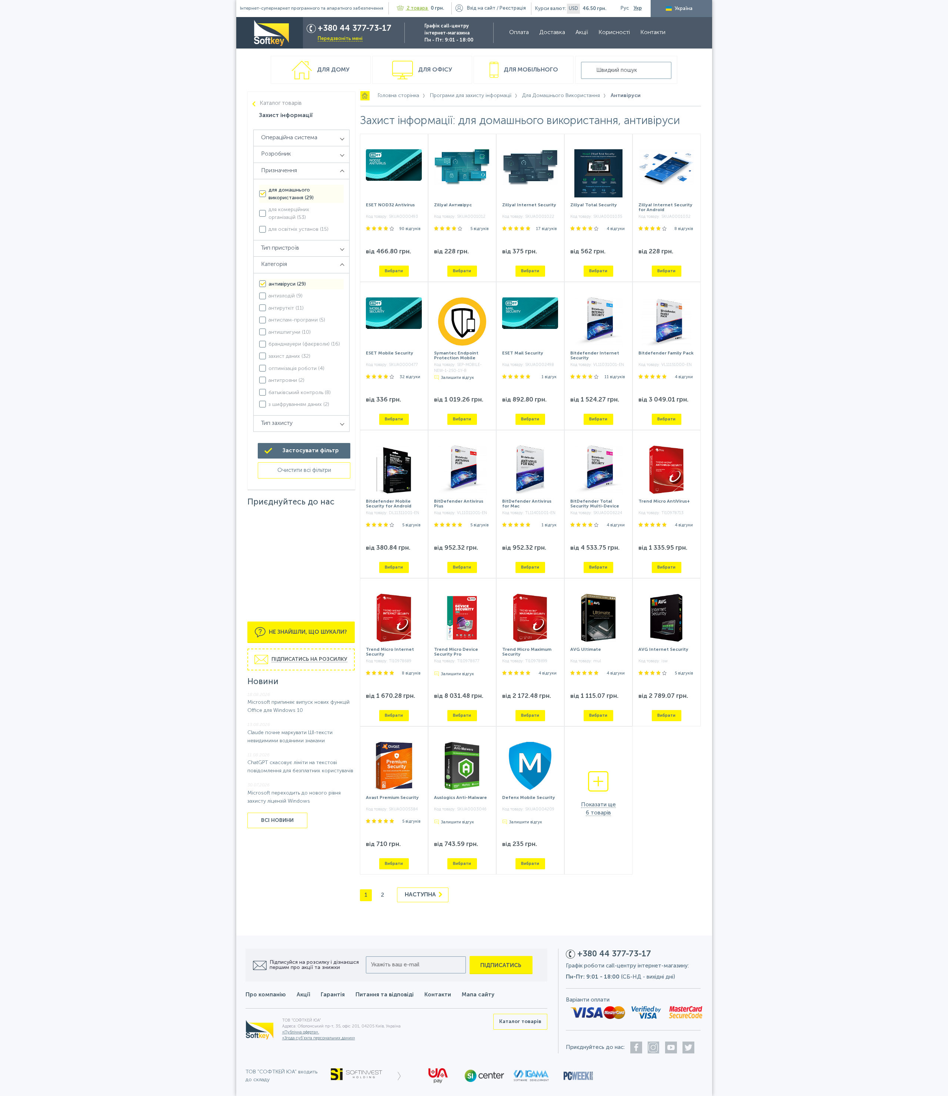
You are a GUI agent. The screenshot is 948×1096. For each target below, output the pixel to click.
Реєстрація (513, 8)
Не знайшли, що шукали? (307, 632)
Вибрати (394, 271)
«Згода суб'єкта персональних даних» (318, 1038)
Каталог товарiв (281, 103)
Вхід (481, 8)
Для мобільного (530, 70)
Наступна (421, 894)
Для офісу (434, 70)
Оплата (519, 33)
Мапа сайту (478, 994)
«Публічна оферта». (300, 1032)
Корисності (614, 33)
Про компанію (266, 994)
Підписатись (500, 965)
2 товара (417, 8)
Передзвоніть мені (340, 38)
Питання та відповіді (385, 994)
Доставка (552, 33)
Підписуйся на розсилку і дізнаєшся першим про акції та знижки (314, 965)
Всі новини (277, 820)
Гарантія (333, 994)
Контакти (652, 33)
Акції (581, 33)
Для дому (333, 70)
